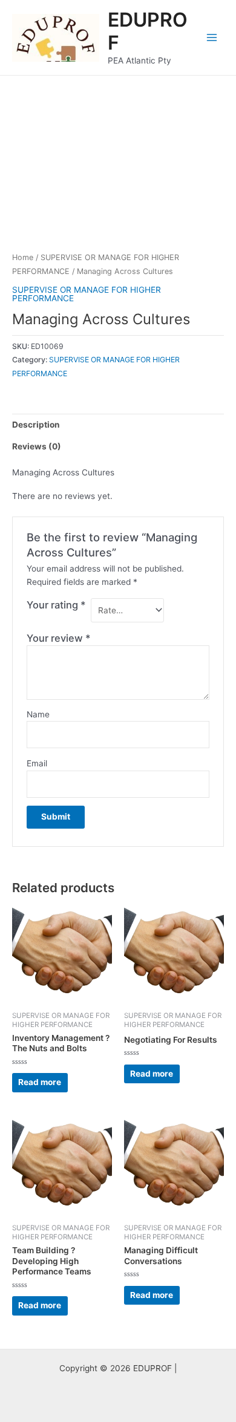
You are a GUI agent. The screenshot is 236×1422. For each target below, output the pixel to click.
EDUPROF (148, 31)
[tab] (118, 424)
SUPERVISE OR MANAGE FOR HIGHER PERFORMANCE (86, 294)
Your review (59, 638)
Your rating (56, 605)
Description (36, 424)
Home (22, 257)
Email (37, 763)
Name (38, 714)
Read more (39, 1082)
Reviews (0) (36, 446)
